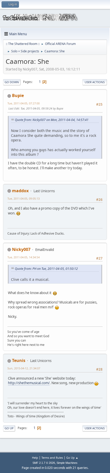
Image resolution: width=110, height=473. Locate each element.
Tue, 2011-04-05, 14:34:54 (23, 257)
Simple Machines (67, 462)
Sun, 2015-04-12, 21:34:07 (23, 368)
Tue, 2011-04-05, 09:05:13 (23, 198)
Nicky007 (21, 249)
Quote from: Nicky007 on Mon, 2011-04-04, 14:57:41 (52, 120)
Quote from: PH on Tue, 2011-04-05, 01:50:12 (46, 268)
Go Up (9, 428)
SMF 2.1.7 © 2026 (43, 462)
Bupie (18, 95)
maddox (20, 190)
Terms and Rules (52, 457)
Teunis (18, 360)
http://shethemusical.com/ (29, 383)
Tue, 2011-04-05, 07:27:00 (23, 103)
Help (35, 457)
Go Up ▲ (72, 457)
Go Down (12, 82)
